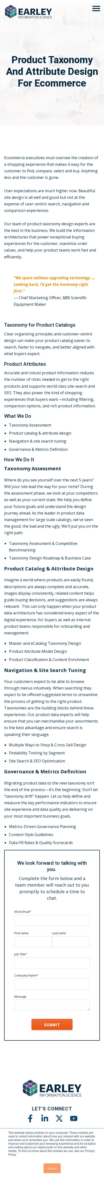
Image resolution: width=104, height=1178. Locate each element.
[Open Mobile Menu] (96, 8)
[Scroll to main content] (52, 121)
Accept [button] (52, 1168)
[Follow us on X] (59, 1118)
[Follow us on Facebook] (30, 1118)
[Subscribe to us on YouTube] (74, 1118)
